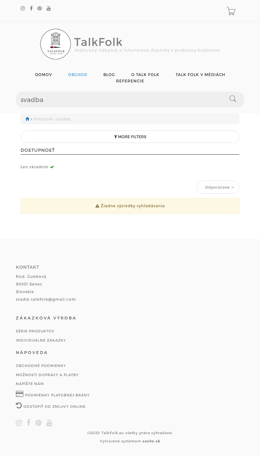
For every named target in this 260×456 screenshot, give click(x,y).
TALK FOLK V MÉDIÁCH (200, 75)
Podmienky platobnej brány (57, 395)
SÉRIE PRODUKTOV (35, 331)
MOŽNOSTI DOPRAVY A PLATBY (47, 375)
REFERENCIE (130, 81)
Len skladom (35, 166)
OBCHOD (77, 75)
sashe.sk (151, 441)
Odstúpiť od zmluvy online (54, 406)
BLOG (109, 75)
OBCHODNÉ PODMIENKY (41, 365)
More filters (131, 136)
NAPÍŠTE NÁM (30, 384)
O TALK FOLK (145, 75)
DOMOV (43, 75)
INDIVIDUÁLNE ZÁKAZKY (41, 340)
